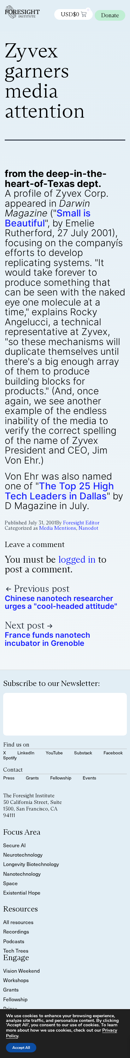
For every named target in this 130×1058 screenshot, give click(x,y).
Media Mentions (57, 528)
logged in (77, 559)
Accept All (21, 1047)
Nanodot (88, 528)
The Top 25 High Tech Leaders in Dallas (59, 491)
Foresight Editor (81, 523)
